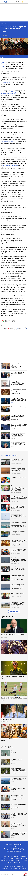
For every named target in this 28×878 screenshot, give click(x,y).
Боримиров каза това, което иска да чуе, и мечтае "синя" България (19, 814)
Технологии (13, 596)
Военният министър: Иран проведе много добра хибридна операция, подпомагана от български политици (18, 824)
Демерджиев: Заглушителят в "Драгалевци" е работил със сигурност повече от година (19, 833)
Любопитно (13, 510)
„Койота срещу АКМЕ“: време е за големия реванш (12, 739)
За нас (6, 866)
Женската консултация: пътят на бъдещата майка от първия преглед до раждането (18, 797)
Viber (5, 328)
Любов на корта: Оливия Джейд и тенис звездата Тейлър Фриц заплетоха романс (18, 506)
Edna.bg (10, 862)
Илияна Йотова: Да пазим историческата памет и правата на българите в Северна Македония (18, 434)
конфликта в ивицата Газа (10, 165)
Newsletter (12, 328)
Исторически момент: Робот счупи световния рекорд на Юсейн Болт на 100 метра (19, 426)
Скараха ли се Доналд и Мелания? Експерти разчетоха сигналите (17, 374)
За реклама (12, 866)
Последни (17, 1)
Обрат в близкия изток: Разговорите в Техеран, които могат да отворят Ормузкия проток (17, 586)
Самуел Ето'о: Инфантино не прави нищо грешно (12, 635)
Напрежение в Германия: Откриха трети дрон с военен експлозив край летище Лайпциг (18, 604)
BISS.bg (25, 858)
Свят (12, 473)
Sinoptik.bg (12, 860)
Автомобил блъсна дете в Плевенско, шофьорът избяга (18, 461)
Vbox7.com (9, 856)
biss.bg (12, 402)
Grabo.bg (18, 860)
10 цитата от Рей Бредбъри (8, 719)
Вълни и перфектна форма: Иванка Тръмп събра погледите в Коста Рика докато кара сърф (18, 391)
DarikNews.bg (22, 856)
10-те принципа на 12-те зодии (9, 655)
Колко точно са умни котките (17, 751)
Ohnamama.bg (4, 860)
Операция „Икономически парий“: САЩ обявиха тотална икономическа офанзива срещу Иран (18, 577)
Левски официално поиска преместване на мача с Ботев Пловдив (18, 806)
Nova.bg (3, 858)
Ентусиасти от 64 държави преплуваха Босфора (18, 779)
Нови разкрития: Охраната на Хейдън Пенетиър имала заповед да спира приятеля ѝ (19, 497)
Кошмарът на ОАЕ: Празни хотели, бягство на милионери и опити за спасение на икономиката (18, 524)
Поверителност (5, 868)
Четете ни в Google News (15, 851)
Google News (21, 328)
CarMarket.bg (19, 858)
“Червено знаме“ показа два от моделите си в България (19, 407)
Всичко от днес (14, 611)
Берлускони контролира (8, 141)
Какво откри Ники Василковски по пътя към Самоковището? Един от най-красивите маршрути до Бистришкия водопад (18, 770)
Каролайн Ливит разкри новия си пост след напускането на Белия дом (18, 443)
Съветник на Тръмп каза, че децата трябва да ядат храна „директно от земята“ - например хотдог (19, 542)
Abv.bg (4, 856)
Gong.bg (16, 856)
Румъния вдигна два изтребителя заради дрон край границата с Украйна (18, 515)
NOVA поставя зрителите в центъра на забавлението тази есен (18, 551)
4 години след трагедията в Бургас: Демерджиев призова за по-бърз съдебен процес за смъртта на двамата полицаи (19, 488)
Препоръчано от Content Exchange (20, 745)
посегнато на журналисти (8, 93)
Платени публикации (15, 868)
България (3, 23)
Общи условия (20, 866)
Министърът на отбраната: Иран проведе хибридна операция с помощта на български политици (18, 382)
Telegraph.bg (17, 862)
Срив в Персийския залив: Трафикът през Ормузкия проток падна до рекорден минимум (18, 559)
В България (14, 92)
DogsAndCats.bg (10, 858)
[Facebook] (14, 870)
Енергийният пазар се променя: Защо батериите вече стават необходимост (18, 399)
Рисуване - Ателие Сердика (18, 477)
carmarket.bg (13, 409)
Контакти (24, 868)
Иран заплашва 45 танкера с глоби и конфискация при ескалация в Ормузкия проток (19, 470)
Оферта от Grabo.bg (15, 478)
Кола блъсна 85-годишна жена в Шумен (18, 532)
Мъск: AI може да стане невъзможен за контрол (18, 594)
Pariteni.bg (24, 860)
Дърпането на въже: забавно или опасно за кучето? (17, 761)
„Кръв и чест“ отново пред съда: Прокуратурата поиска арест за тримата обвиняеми (19, 365)
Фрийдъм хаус (5, 83)
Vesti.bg (6, 2)
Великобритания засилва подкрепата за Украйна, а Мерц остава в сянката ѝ (18, 568)
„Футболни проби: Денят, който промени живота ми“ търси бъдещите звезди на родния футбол (14, 698)
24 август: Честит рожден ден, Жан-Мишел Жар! (12, 677)
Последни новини (9, 455)
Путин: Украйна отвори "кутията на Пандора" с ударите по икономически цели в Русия (18, 417)
